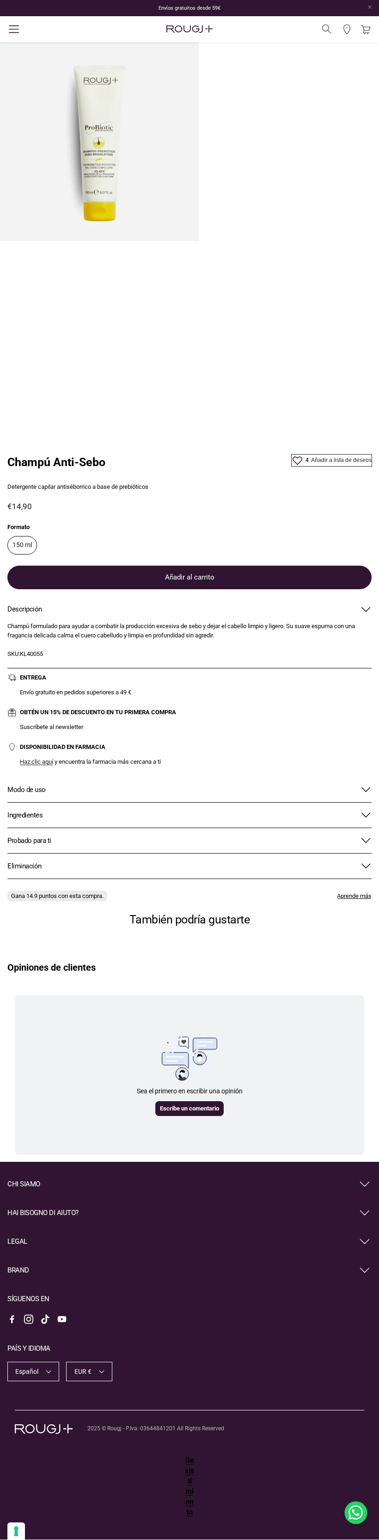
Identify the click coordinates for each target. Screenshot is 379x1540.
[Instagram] (28, 1319)
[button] (68, 29)
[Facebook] (12, 1319)
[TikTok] (45, 1319)
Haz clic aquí (36, 761)
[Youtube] (62, 1319)
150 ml (22, 545)
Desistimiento (189, 1486)
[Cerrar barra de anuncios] (370, 7)
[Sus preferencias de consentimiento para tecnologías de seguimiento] (16, 1531)
